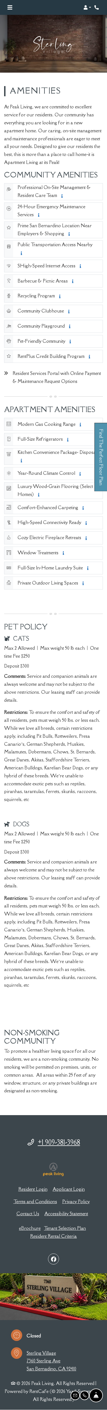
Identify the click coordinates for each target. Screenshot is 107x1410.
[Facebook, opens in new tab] (53, 1258)
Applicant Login (69, 1189)
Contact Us (27, 1214)
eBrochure (30, 1228)
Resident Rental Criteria (53, 1236)
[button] (87, 7)
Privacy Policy (76, 1201)
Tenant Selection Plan (65, 1228)
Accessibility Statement (66, 1213)
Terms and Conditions (35, 1201)
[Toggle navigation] (9, 7)
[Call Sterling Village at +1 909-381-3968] (97, 7)
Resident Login (32, 1189)
